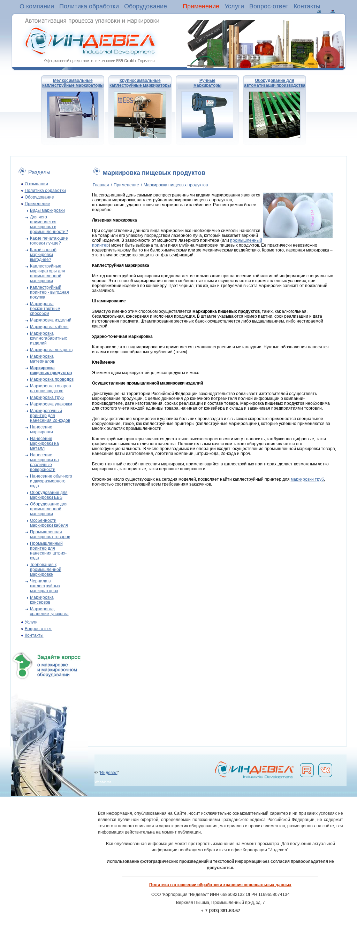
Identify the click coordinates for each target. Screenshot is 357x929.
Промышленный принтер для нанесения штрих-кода (48, 550)
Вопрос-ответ (268, 6)
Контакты (307, 6)
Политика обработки (89, 6)
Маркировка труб (47, 397)
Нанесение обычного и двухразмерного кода (51, 481)
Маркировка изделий (50, 320)
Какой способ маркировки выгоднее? (43, 254)
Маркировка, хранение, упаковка (49, 611)
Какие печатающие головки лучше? (49, 241)
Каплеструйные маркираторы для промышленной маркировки (47, 273)
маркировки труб (307, 479)
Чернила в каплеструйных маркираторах (45, 586)
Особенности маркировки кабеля (49, 523)
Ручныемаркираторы (207, 83)
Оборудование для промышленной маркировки (49, 509)
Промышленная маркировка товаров (50, 534)
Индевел (108, 772)
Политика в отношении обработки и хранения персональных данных (220, 884)
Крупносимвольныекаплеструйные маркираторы (140, 83)
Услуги (234, 6)
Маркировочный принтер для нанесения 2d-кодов (50, 415)
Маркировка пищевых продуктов (176, 185)
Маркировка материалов (42, 359)
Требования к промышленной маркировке (45, 569)
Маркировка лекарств (51, 349)
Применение (201, 6)
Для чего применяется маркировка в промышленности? (49, 224)
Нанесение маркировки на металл (44, 443)
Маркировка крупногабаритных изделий (48, 338)
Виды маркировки (47, 210)
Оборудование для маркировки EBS (49, 495)
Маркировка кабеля (49, 326)
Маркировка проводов (52, 379)
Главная (101, 185)
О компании (37, 6)
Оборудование (145, 6)
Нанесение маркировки (41, 429)
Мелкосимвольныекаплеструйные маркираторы (73, 83)
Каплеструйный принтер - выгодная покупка (49, 292)
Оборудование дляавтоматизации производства (274, 83)
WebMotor (102, 782)
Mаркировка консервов (42, 600)
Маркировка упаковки (51, 404)
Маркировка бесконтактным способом (45, 308)
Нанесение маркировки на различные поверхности (44, 462)
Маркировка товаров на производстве (50, 388)
